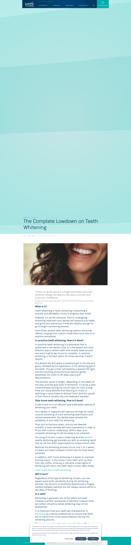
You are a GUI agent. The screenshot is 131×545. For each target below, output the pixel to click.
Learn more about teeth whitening (53, 470)
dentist (88, 437)
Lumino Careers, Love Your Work (46, 1)
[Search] (94, 5)
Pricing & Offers (83, 5)
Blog (29, 235)
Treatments (56, 5)
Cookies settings (68, 538)
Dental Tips (34, 235)
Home (24, 235)
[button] (43, 5)
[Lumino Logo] (29, 4)
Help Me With (69, 5)
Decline (93, 538)
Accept (81, 538)
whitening (40, 514)
